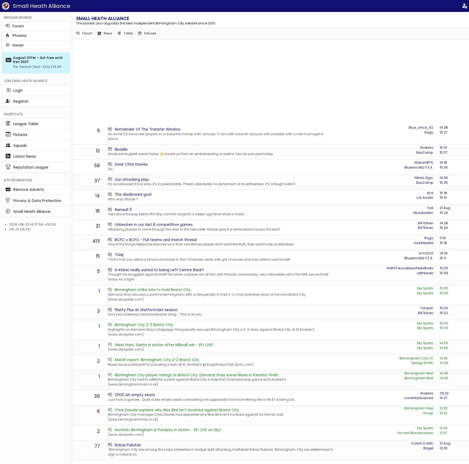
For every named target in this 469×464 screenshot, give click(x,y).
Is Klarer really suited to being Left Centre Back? (159, 270)
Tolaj (119, 254)
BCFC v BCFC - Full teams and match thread (156, 239)
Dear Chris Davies (131, 164)
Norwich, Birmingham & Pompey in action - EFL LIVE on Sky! (168, 430)
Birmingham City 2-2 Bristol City (144, 324)
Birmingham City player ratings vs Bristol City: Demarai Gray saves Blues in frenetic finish (196, 375)
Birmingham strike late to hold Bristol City (153, 289)
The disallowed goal (133, 194)
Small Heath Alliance (41, 6)
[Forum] (110, 129)
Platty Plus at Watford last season (146, 310)
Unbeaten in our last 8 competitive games (154, 224)
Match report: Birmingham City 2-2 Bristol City (157, 359)
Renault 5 (123, 209)
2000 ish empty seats (135, 394)
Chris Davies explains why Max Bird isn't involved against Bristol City (177, 410)
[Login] (464, 6)
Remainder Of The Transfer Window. (148, 129)
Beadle (121, 149)
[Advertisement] (270, 83)
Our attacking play (132, 179)
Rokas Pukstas (128, 445)
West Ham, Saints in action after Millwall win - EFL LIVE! (164, 345)
